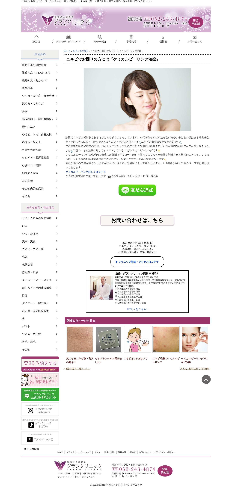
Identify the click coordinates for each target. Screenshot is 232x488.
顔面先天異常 (30, 173)
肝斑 (24, 225)
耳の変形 (27, 180)
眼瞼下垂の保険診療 (34, 64)
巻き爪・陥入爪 (31, 142)
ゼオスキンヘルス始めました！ (108, 360)
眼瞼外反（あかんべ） (35, 80)
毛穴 (24, 256)
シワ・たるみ (30, 233)
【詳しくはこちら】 (137, 309)
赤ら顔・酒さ (30, 272)
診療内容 (122, 452)
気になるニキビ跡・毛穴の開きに (79, 360)
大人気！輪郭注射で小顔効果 (194, 368)
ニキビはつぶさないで (135, 358)
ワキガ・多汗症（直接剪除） (39, 95)
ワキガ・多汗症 (31, 334)
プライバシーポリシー (165, 452)
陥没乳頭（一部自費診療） (38, 119)
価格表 (133, 452)
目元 (24, 295)
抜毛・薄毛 (29, 341)
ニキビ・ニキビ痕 (33, 249)
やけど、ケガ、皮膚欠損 (37, 134)
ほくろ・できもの (33, 103)
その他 (26, 196)
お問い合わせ (145, 452)
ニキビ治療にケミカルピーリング (166, 360)
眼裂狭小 (27, 88)
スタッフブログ (80, 51)
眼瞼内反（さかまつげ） (37, 72)
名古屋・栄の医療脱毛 (35, 310)
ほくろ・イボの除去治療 (37, 287)
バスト (26, 326)
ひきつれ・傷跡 (31, 165)
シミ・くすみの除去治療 (37, 218)
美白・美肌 (29, 241)
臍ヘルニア (29, 126)
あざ (24, 111)
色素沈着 (27, 264)
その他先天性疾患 (33, 188)
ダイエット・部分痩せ (35, 303)
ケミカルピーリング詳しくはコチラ (85, 172)
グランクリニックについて (78, 452)
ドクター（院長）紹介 (104, 452)
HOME (60, 452)
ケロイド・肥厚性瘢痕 (35, 157)
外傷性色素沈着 (31, 149)
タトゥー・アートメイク (37, 280)
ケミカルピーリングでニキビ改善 (194, 360)
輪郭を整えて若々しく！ (78, 368)
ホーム (67, 51)
